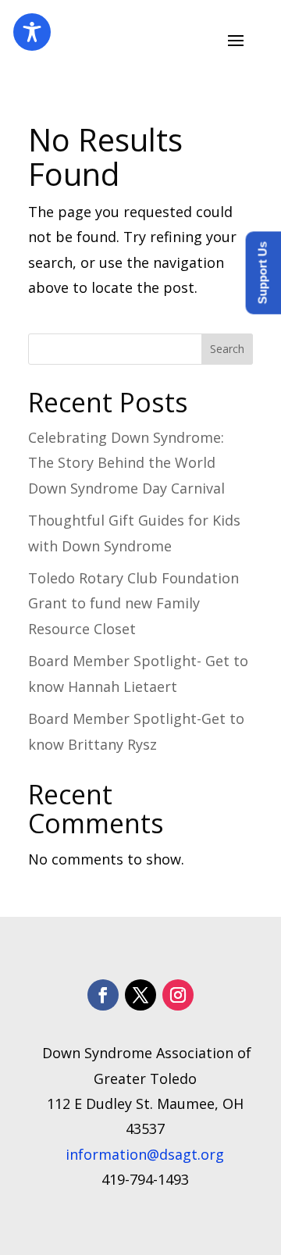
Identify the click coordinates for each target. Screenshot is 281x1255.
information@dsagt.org (145, 1154)
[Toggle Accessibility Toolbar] (32, 32)
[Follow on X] (140, 995)
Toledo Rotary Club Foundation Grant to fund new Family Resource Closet (133, 603)
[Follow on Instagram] (178, 995)
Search (227, 348)
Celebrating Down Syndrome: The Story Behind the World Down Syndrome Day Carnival (126, 462)
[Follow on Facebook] (103, 995)
